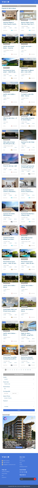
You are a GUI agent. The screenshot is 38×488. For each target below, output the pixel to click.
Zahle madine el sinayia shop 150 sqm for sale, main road (9, 142)
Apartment (5, 30)
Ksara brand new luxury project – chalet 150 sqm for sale (27, 262)
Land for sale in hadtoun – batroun (27, 310)
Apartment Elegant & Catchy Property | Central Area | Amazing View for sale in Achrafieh (9, 23)
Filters (19, 6)
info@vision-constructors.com (9, 464)
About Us (21, 458)
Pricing (21, 464)
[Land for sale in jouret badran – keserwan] (10, 38)
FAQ (2, 475)
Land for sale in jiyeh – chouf (27, 47)
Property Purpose (6, 386)
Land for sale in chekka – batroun (9, 286)
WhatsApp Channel (23, 466)
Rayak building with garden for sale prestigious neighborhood (27, 119)
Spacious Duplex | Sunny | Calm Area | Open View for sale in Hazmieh (28, 23)
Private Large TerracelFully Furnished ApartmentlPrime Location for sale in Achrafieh (10, 358)
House (4, 172)
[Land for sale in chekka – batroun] (10, 277)
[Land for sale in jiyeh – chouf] (28, 38)
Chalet (4, 78)
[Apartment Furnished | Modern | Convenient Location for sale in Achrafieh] (10, 231)
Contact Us (4, 477)
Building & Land (24, 126)
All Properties (22, 460)
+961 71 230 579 (6, 462)
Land (4, 54)
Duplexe (22, 30)
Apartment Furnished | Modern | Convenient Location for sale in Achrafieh (8, 238)
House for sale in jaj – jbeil (10, 166)
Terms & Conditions (5, 471)
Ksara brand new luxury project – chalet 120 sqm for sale (9, 262)
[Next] (32, 370)
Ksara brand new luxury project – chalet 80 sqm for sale (9, 71)
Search (19, 410)
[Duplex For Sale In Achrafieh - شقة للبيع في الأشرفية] (28, 327)
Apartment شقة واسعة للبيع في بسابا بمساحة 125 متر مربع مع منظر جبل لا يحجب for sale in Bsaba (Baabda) (27, 166)
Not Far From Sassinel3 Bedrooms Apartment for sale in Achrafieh (27, 358)
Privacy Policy (4, 473)
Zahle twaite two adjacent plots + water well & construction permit (27, 71)
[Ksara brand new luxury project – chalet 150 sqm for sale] (28, 253)
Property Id (5, 400)
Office (4, 126)
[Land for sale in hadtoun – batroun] (28, 303)
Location (4, 377)
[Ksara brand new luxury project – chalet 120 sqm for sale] (10, 253)
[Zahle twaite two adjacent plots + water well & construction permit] (28, 62)
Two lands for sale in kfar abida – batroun (27, 95)
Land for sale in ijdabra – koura (9, 95)
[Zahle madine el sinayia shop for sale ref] (28, 231)
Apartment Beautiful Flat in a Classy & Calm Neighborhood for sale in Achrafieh (27, 214)
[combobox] (19, 379)
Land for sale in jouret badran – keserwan (8, 47)
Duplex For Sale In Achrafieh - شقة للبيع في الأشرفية (27, 334)
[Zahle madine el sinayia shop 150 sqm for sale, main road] (10, 134)
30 (30, 369)
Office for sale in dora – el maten (10, 119)
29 (27, 369)
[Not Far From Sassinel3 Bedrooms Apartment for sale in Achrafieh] (28, 351)
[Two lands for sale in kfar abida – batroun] (28, 88)
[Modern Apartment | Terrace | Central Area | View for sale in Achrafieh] (28, 184)
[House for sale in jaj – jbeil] (10, 161)
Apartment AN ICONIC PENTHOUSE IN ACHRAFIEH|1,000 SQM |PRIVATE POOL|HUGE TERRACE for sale (9, 214)
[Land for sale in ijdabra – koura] (10, 86)
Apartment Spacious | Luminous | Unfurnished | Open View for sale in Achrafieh (9, 190)
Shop (4, 149)
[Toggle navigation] (35, 2)
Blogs (21, 462)
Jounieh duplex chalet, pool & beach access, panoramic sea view (10, 310)
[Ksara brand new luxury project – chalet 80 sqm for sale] (10, 62)
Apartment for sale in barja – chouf (27, 142)
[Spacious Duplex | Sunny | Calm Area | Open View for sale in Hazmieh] (28, 16)
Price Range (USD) (6, 391)
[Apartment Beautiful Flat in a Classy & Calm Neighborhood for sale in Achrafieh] (28, 207)
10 (25, 369)
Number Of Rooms (6, 396)
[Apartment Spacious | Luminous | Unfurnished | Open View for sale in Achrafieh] (10, 184)
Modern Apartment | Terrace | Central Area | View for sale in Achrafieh (27, 190)
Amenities (6, 406)
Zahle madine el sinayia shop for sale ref (26, 238)
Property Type (6, 382)
